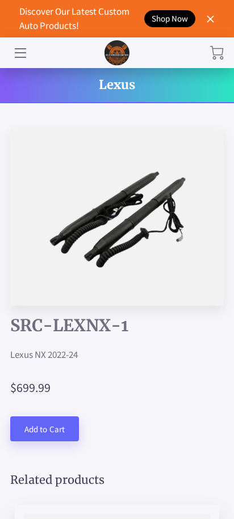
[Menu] (19, 53)
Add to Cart (44, 429)
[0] (217, 53)
